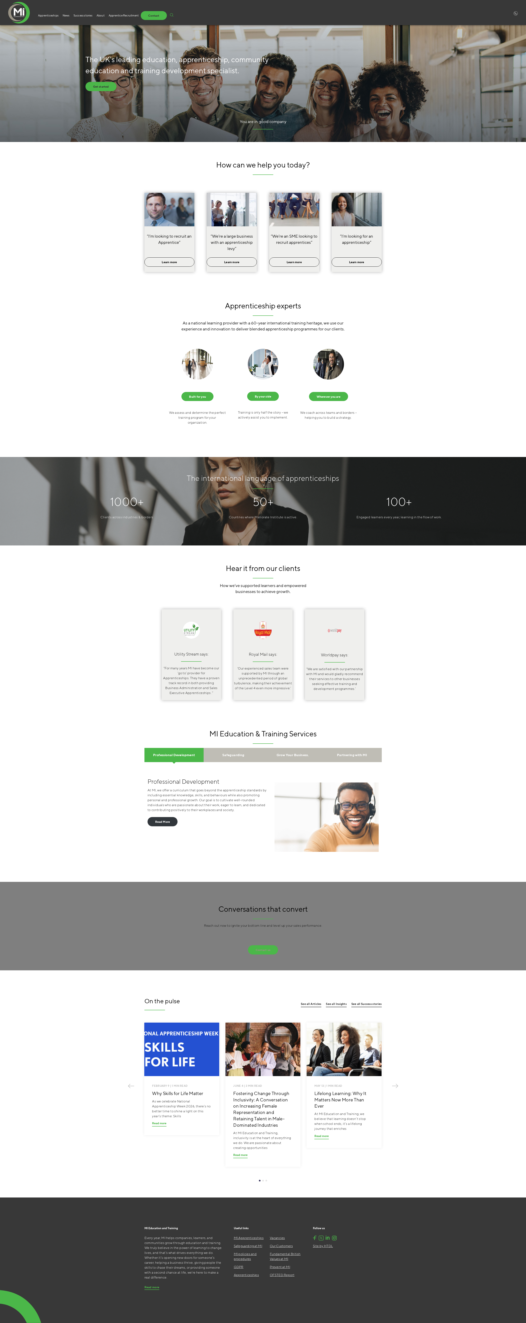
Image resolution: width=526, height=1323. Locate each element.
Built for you (197, 396)
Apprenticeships (48, 15)
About (101, 15)
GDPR (238, 1267)
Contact (153, 15)
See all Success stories (366, 1004)
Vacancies (277, 1238)
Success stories (83, 15)
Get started (101, 86)
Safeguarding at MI (248, 1246)
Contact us (263, 950)
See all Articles (311, 1004)
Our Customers (281, 1246)
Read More (162, 821)
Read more (159, 1123)
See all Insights (336, 1004)
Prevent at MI (280, 1267)
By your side (263, 396)
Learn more (169, 262)
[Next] (395, 1086)
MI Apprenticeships (249, 1238)
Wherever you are (328, 396)
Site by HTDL (323, 1246)
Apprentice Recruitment (124, 15)
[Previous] (131, 1086)
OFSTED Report (282, 1275)
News (66, 15)
